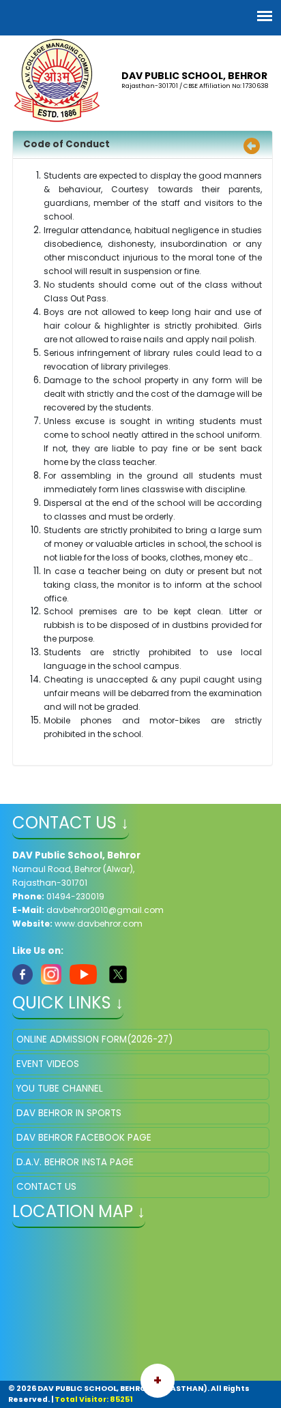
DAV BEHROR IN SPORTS (68, 1113)
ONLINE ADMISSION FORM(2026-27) (94, 1039)
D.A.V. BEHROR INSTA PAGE (75, 1162)
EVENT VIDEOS (47, 1064)
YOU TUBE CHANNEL (59, 1088)
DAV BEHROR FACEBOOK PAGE (83, 1137)
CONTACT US (46, 1186)
